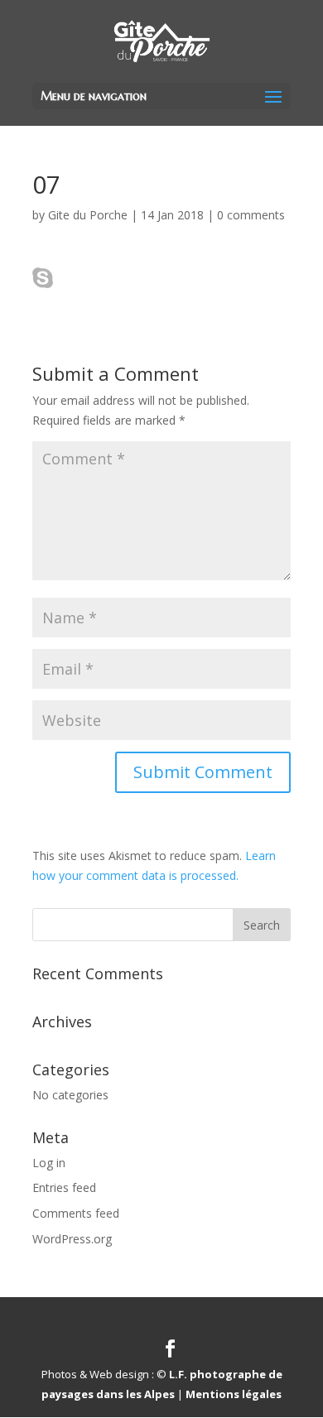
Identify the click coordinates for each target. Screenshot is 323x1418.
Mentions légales (234, 1394)
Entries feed (64, 1187)
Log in (48, 1162)
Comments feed (75, 1213)
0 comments (251, 215)
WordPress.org (72, 1239)
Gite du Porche (88, 215)
